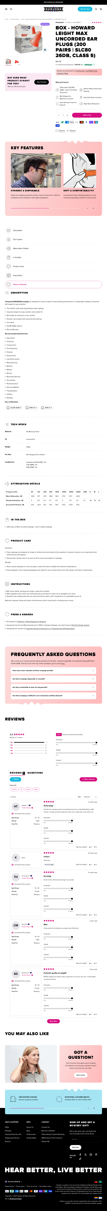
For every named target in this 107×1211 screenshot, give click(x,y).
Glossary (8, 1131)
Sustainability (31, 1138)
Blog (28, 1131)
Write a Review (90, 779)
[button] (28, 742)
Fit (21, 789)
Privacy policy (20, 1186)
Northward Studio (16, 1199)
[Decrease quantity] (59, 115)
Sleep (36, 789)
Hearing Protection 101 (13, 1134)
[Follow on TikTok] (80, 1158)
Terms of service (32, 1186)
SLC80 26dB (15, 408)
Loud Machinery (91, 71)
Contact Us (46, 1127)
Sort (79, 797)
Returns (8, 1141)
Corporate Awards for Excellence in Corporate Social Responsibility (50, 629)
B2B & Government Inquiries (52, 1138)
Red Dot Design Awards (80, 625)
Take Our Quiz (85, 9)
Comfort (14, 789)
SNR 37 (47, 408)
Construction (80, 71)
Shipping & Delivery (12, 1138)
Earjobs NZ (45, 1141)
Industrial (60, 73)
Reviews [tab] (17, 773)
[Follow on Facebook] (80, 1154)
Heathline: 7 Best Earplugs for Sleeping (31, 622)
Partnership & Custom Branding (53, 1134)
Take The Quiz (41, 82)
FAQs (7, 1127)
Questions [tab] (35, 773)
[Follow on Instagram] (90, 1154)
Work (66, 73)
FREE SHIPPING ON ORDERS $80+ (53, 2)
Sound (28, 789)
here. (63, 663)
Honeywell (60, 22)
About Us (30, 1127)
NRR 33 (32, 408)
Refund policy (9, 1186)
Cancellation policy (45, 1186)
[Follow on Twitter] (85, 1154)
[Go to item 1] (8, 62)
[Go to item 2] (16, 62)
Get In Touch (80, 1075)
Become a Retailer (48, 1131)
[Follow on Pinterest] (96, 1154)
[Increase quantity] (67, 115)
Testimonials (31, 1134)
